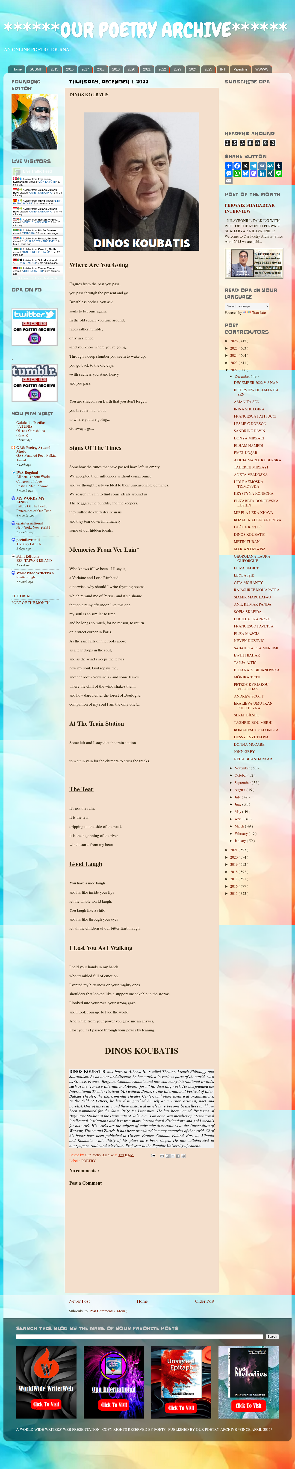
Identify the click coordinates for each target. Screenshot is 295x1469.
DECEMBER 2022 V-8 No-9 (256, 382)
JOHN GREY (244, 751)
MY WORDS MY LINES (30, 500)
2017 (85, 69)
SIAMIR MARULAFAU (252, 597)
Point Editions (27, 556)
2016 (70, 69)
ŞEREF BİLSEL (246, 715)
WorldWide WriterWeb (35, 573)
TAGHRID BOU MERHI (253, 722)
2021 (146, 69)
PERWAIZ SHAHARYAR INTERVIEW (250, 208)
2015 (54, 69)
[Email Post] (152, 1154)
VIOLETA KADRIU (33, 271)
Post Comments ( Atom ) (108, 1310)
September (243, 782)
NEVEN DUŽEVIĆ (249, 640)
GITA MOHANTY (248, 582)
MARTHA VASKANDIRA (36, 222)
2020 (131, 69)
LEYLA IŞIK (244, 575)
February (242, 833)
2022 (162, 69)
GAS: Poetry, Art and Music (33, 449)
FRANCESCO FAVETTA (254, 626)
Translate (259, 312)
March (240, 826)
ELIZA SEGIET (246, 568)
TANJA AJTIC (245, 662)
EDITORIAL (29, 233)
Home (17, 69)
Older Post (204, 1301)
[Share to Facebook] (178, 1156)
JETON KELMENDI (25, 263)
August (240, 789)
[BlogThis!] (167, 1156)
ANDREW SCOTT (248, 696)
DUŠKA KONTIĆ (248, 527)
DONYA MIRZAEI (249, 438)
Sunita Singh (25, 577)
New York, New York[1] (33, 527)
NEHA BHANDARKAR (253, 758)
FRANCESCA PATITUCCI (255, 416)
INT (223, 69)
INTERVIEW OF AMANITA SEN (256, 392)
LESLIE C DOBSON (250, 423)
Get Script (23, 278)
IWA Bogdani (27, 472)
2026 (234, 340)
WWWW (261, 69)
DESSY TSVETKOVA (251, 736)
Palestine (240, 69)
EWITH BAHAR (247, 655)
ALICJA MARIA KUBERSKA (257, 459)
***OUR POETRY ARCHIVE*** (39, 241)
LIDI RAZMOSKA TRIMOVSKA (248, 484)
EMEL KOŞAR (245, 452)
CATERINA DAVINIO (40, 192)
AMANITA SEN (247, 401)
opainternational (29, 523)
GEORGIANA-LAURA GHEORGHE (252, 558)
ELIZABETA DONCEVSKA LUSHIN (256, 503)
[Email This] (162, 1156)
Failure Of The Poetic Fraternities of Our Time (33, 508)
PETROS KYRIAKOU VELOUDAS (251, 686)
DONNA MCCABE (249, 744)
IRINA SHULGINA (249, 409)
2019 (116, 69)
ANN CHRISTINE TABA (36, 252)
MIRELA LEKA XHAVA (253, 512)
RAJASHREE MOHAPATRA (257, 589)
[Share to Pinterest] (183, 1156)
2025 (208, 69)
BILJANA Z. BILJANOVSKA (257, 669)
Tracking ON (50, 278)
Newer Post (79, 1301)
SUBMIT (36, 69)
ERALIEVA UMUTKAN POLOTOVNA (253, 705)
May (238, 811)
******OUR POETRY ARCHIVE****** (145, 30)
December (243, 376)
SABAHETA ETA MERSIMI (256, 648)
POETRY (88, 1160)
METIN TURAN (247, 541)
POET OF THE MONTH (31, 602)
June (238, 804)
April (239, 818)
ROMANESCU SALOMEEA (256, 729)
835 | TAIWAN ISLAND (34, 560)
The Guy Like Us (28, 544)
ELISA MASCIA (247, 633)
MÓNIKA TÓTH (47, 181)
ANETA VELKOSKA (251, 474)
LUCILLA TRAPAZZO (252, 618)
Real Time (36, 278)
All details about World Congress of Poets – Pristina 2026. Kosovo (33, 481)
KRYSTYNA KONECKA (254, 493)
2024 (193, 69)
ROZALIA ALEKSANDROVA (257, 519)
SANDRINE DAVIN (249, 430)
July (238, 797)
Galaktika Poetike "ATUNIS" (30, 424)
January (241, 840)
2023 (177, 69)
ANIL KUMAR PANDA (252, 604)
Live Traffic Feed (37, 171)
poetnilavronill (28, 539)
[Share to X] (172, 1156)
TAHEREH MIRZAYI (251, 467)
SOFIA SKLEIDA (248, 611)
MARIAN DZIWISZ (249, 548)
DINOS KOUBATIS (249, 534)
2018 (100, 69)
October (241, 775)
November (243, 768)
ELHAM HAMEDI (248, 445)
